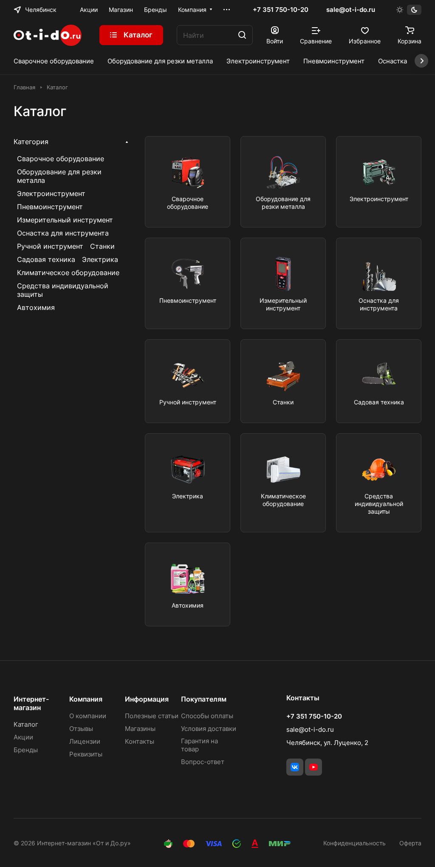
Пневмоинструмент (50, 206)
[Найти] (242, 35)
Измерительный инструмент (65, 220)
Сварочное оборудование (60, 158)
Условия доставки (208, 729)
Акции (23, 737)
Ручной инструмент (50, 246)
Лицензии (84, 741)
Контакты (139, 741)
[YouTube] (313, 767)
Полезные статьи (151, 716)
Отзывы (81, 729)
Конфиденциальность (354, 843)
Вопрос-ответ (202, 762)
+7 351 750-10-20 (280, 10)
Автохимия (36, 307)
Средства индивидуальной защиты (62, 289)
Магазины (140, 729)
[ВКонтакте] (294, 767)
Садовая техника (46, 259)
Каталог (26, 724)
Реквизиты (85, 754)
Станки (102, 246)
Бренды (26, 750)
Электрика (100, 259)
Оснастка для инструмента (63, 233)
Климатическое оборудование (68, 272)
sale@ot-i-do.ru (350, 10)
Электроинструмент (51, 193)
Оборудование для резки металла (59, 176)
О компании (87, 716)
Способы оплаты (207, 716)
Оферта (410, 843)
